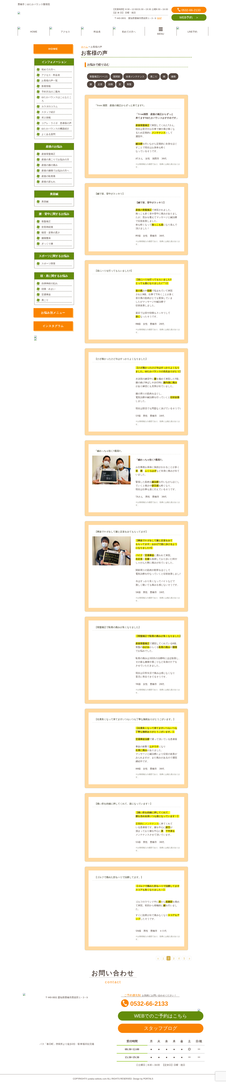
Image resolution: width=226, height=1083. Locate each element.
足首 (100, 84)
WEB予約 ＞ (189, 17)
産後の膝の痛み (50, 165)
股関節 (116, 76)
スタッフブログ (160, 1028)
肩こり (153, 76)
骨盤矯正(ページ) (98, 76)
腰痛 (173, 76)
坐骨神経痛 (47, 227)
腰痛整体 (46, 238)
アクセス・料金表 (51, 75)
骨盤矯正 (46, 221)
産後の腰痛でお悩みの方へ (55, 170)
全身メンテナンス (135, 76)
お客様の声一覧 (50, 80)
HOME (33, 31)
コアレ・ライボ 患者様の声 (56, 123)
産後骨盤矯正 (48, 154)
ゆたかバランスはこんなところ (56, 99)
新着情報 (46, 86)
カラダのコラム (50, 106)
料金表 (97, 31)
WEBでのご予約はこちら (160, 1015)
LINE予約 (192, 31)
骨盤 (129, 84)
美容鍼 (45, 201)
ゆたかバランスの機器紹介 (55, 128)
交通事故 (46, 294)
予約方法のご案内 (51, 91)
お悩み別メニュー (53, 312)
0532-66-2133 (190, 10)
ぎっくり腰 (47, 243)
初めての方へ (129, 31)
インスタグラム (53, 326)
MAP (159, 18)
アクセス (65, 31)
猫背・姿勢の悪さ (51, 232)
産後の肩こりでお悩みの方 (55, 159)
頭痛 (110, 84)
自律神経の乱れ (50, 283)
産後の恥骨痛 (48, 176)
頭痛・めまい (48, 289)
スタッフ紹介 (48, 112)
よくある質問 (48, 134)
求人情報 (46, 117)
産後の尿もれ (48, 181)
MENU (160, 34)
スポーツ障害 (48, 263)
